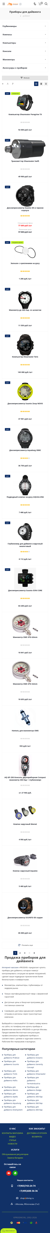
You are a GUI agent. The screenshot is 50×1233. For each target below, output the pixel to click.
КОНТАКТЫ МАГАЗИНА (12, 1133)
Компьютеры (9, 43)
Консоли (7, 51)
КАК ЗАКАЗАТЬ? (37, 1128)
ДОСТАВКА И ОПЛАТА (37, 1133)
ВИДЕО (12, 1136)
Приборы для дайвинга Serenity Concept (35, 1064)
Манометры (9, 59)
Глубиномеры (10, 26)
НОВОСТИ (12, 1143)
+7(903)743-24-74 (26, 1185)
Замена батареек (15, 1157)
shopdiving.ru (27, 1198)
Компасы (7, 34)
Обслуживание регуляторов (15, 1154)
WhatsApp (15, 1173)
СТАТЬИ (12, 1140)
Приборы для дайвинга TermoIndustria (33, 1080)
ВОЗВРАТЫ (37, 1136)
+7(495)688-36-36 (28, 1190)
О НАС (12, 1128)
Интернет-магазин (10, 967)
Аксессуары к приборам (15, 68)
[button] (8, 1230)
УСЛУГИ (15, 1149)
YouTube (8, 1173)
